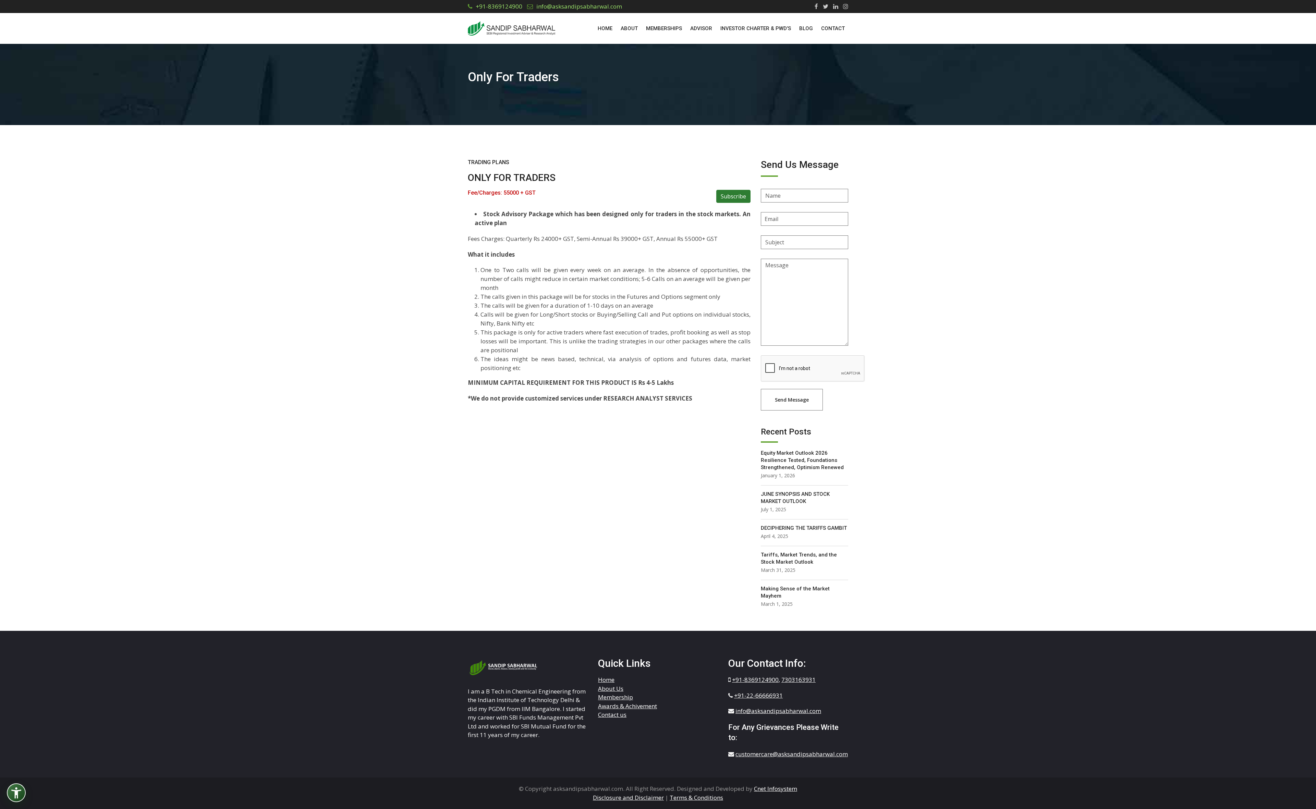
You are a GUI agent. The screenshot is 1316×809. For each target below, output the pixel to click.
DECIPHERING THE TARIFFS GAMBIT (804, 528)
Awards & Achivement (627, 706)
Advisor (701, 28)
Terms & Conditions (696, 797)
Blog (806, 28)
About (629, 28)
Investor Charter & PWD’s (755, 28)
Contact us (612, 715)
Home (605, 28)
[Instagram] (844, 6)
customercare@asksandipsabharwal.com (791, 754)
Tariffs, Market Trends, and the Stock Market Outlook (799, 558)
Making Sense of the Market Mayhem (795, 592)
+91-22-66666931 (758, 695)
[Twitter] (823, 6)
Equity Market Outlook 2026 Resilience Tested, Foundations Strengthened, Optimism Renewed (802, 460)
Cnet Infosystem (775, 789)
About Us (610, 688)
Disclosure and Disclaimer (628, 797)
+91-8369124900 (499, 6)
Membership (615, 697)
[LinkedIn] (834, 6)
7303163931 (798, 680)
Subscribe (733, 196)
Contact (833, 28)
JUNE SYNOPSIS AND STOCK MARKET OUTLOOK (795, 497)
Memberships (664, 28)
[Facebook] (814, 6)
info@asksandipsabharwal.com (579, 6)
